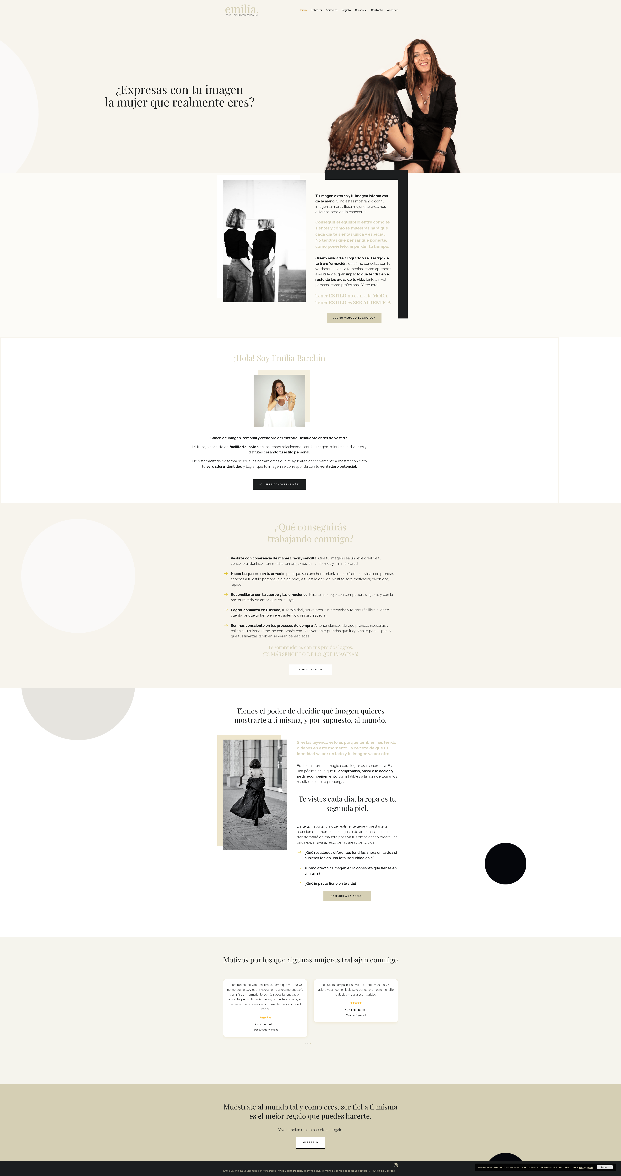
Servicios (331, 10)
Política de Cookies (383, 1170)
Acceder (392, 10)
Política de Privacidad (306, 1170)
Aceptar (604, 1167)
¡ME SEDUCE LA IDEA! (311, 669)
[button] (310, 1043)
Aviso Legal (285, 1170)
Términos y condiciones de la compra (344, 1170)
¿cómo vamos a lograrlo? (354, 317)
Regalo (346, 10)
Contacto (377, 10)
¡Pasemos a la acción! (347, 896)
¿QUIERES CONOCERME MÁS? (279, 484)
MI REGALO (310, 1142)
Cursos (359, 10)
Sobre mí (316, 10)
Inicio (303, 10)
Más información (586, 1167)
